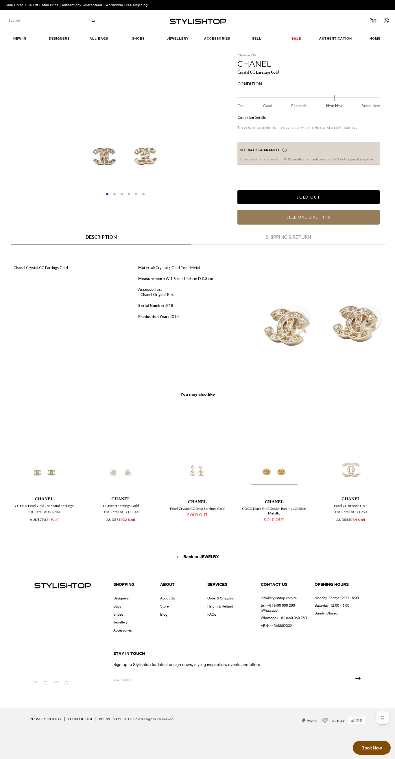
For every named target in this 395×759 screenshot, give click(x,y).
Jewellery (120, 622)
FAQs (211, 614)
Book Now (371, 747)
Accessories (122, 630)
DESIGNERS (59, 38)
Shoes (118, 614)
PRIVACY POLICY (45, 719)
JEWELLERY (178, 38)
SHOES (138, 38)
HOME (375, 38)
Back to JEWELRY (200, 556)
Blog (163, 614)
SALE (296, 38)
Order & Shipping (220, 598)
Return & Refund (220, 606)
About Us (167, 598)
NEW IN (19, 38)
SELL (256, 38)
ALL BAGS (99, 38)
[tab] (101, 239)
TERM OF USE (80, 719)
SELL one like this (308, 217)
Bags (117, 606)
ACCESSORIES (217, 38)
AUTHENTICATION (335, 38)
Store (164, 606)
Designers (121, 598)
